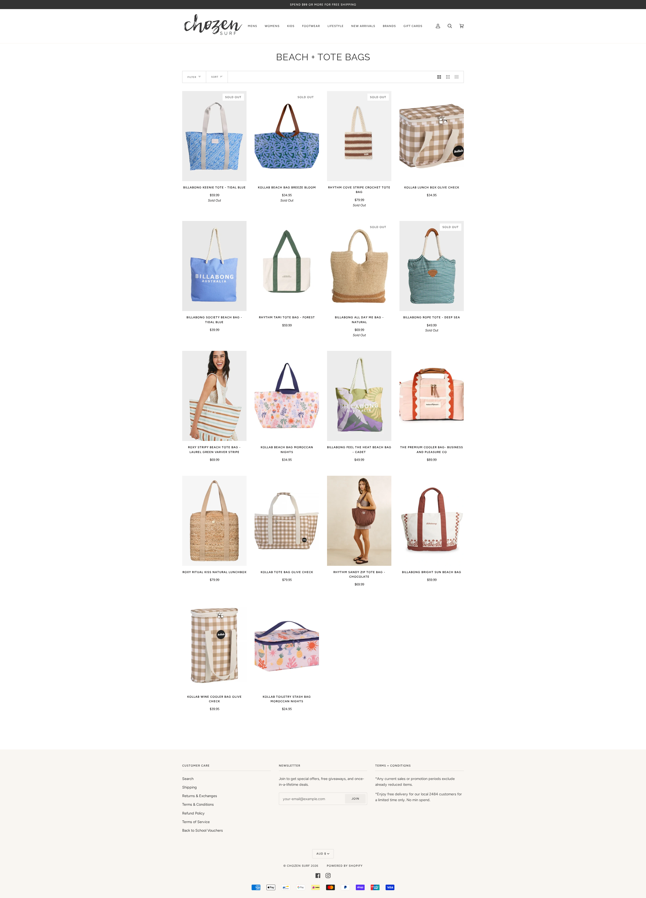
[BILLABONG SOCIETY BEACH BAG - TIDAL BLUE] (214, 266)
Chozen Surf (299, 865)
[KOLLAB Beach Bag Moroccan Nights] (287, 396)
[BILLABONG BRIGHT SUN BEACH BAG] (431, 521)
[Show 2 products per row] (439, 77)
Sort (214, 76)
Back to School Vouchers (202, 830)
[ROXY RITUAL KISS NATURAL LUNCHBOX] (214, 521)
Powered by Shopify (345, 865)
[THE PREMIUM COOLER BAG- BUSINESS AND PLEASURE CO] (431, 396)
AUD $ (321, 853)
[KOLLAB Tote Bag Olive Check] (287, 521)
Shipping (189, 787)
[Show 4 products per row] (458, 77)
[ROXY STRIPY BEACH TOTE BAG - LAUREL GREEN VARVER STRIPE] (214, 396)
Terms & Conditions (198, 804)
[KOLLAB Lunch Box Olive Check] (431, 136)
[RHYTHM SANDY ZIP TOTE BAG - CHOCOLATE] (359, 521)
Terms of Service (196, 822)
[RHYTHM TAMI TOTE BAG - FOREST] (287, 266)
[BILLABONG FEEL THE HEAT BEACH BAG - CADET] (359, 396)
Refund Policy (193, 813)
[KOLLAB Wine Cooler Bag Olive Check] (214, 645)
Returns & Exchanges (199, 796)
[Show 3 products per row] (448, 77)
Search (188, 778)
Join (355, 798)
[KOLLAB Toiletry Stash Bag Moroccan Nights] (287, 645)
